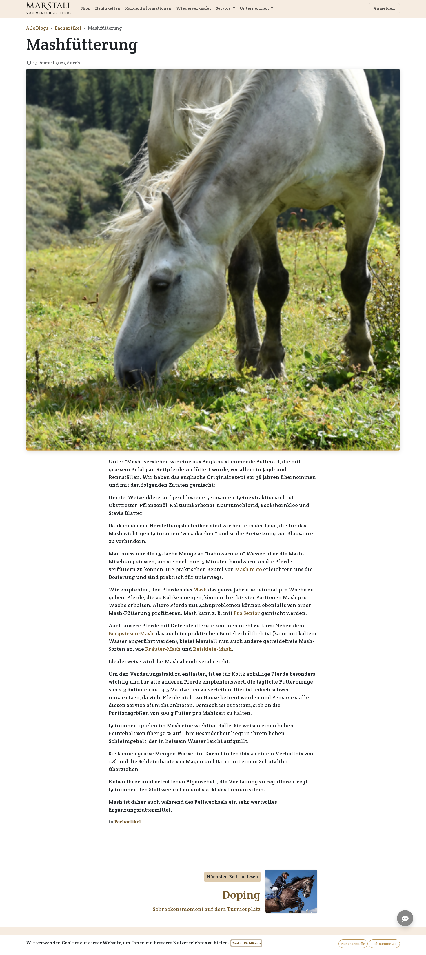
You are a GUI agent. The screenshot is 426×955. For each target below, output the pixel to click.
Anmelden (384, 8)
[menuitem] (85, 8)
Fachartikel (68, 28)
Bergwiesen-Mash (131, 633)
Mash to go (248, 569)
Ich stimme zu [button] (384, 943)
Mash (200, 589)
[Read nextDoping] (291, 891)
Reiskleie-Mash (212, 649)
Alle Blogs (37, 28)
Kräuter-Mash (163, 649)
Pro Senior (247, 613)
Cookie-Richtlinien (246, 943)
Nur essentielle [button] (353, 943)
